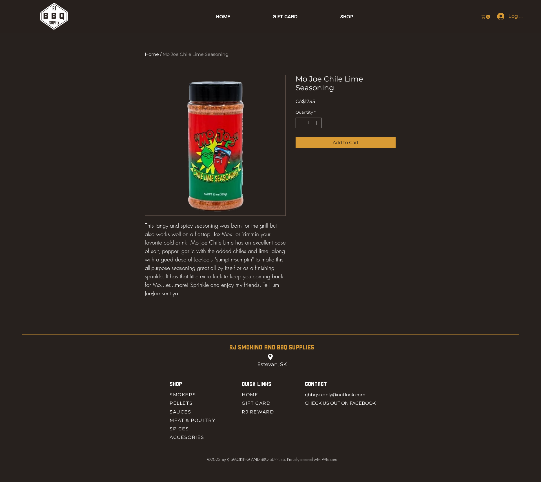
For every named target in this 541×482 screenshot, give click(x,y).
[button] (346, 17)
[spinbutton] (308, 123)
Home (152, 54)
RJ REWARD (258, 412)
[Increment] (317, 123)
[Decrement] (299, 123)
